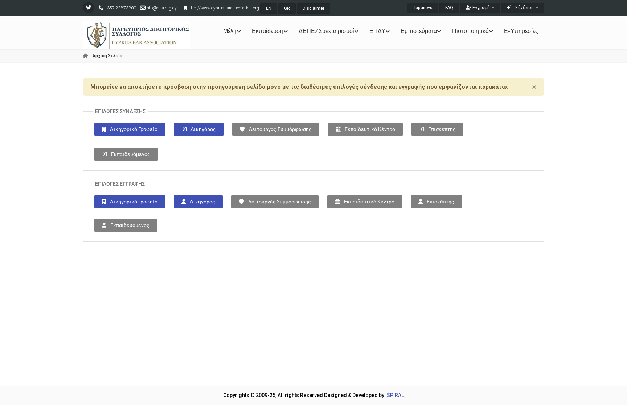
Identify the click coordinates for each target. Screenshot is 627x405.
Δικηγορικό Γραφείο (133, 129)
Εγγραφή (481, 7)
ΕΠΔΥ (377, 31)
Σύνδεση (524, 7)
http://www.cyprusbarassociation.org (223, 8)
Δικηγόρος (202, 129)
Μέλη (230, 31)
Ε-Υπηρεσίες (521, 31)
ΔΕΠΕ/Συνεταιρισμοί (326, 31)
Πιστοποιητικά (470, 31)
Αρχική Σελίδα (106, 55)
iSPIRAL (394, 395)
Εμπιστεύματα (419, 31)
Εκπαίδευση (267, 31)
